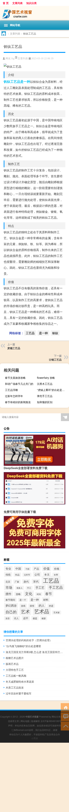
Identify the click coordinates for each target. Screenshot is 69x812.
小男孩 (34, 738)
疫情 (32, 605)
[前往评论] (65, 716)
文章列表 (17, 3)
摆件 (8, 594)
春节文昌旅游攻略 (15, 377)
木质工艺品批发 (15, 687)
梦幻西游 (11, 605)
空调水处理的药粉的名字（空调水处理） (29, 640)
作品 (17, 574)
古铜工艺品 (55, 359)
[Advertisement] (34, 777)
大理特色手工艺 (15, 670)
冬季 (56, 574)
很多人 (20, 587)
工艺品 (15, 81)
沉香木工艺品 (44, 384)
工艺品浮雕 (11, 390)
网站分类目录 (58, 716)
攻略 (18, 594)
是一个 (23, 599)
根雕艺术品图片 (15, 658)
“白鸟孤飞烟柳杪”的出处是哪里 (23, 646)
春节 (48, 593)
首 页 (6, 3)
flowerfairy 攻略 (46, 377)
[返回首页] (65, 707)
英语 (8, 618)
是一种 (25, 81)
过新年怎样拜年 (14, 396)
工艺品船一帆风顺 (16, 675)
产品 (36, 568)
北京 (8, 581)
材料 (45, 599)
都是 (35, 618)
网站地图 (25, 721)
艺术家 (57, 612)
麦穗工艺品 (13, 348)
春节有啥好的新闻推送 (18, 402)
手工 (29, 587)
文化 (28, 593)
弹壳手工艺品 (44, 396)
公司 (37, 574)
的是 (51, 605)
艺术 (25, 611)
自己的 (11, 611)
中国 (18, 568)
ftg (12, 58)
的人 (42, 605)
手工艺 (40, 587)
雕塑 (44, 618)
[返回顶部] (65, 726)
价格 (56, 568)
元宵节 (27, 574)
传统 (8, 574)
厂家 (17, 581)
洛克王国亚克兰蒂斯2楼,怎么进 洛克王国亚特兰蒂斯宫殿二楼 (35, 652)
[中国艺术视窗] (34, 13)
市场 (9, 587)
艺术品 (41, 611)
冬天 (46, 574)
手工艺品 (56, 587)
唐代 (26, 581)
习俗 (27, 568)
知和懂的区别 (44, 402)
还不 (25, 618)
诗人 (16, 618)
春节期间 (10, 599)
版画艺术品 (12, 664)
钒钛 (7, 81)
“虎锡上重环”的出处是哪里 (52, 390)
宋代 (36, 581)
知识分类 (31, 3)
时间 (39, 594)
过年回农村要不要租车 (18, 693)
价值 (46, 568)
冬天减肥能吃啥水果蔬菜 (20, 681)
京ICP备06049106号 (50, 721)
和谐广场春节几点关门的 (19, 384)
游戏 (23, 605)
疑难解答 (35, 721)
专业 (8, 568)
